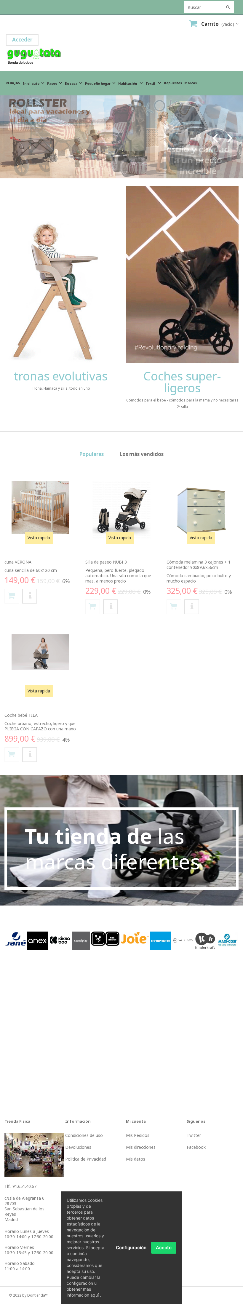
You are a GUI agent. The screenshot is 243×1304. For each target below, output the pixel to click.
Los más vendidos (142, 454)
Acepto (164, 1247)
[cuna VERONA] (40, 507)
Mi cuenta (136, 1121)
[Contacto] (34, 1154)
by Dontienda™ (35, 1295)
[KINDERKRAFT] (205, 940)
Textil (151, 83)
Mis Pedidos (137, 1135)
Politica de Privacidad (85, 1159)
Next (230, 136)
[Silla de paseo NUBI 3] (121, 510)
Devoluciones (78, 1147)
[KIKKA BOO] (60, 940)
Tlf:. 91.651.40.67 (20, 1186)
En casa (71, 83)
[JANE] (15, 940)
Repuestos (173, 83)
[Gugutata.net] (50, 57)
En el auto (31, 83)
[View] (29, 596)
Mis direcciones (141, 1147)
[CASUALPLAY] (81, 940)
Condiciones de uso (84, 1135)
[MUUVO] (183, 940)
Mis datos (135, 1159)
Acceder (22, 39)
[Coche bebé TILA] (40, 652)
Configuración (131, 1247)
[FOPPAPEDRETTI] (160, 940)
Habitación (128, 83)
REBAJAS (13, 83)
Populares (91, 454)
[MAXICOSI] (227, 940)
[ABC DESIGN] (105, 938)
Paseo (52, 83)
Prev (215, 136)
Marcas (190, 83)
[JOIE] (135, 937)
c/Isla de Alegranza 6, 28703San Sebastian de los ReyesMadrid (25, 1208)
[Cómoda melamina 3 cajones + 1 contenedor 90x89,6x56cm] (203, 511)
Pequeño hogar (98, 83)
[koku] (121, 136)
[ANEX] (37, 940)
